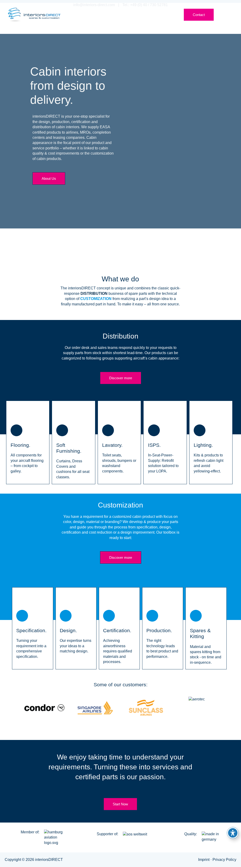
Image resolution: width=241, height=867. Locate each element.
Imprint (204, 860)
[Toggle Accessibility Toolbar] (232, 833)
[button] (157, 13)
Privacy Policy (224, 860)
